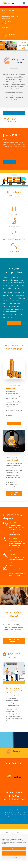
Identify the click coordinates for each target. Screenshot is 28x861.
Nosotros (14, 323)
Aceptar (14, 848)
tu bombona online (14, 113)
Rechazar (14, 853)
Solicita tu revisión (14, 640)
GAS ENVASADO (14, 423)
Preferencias (14, 857)
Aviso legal (3, 833)
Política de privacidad (12, 833)
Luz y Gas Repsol (14, 493)
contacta (9, 161)
